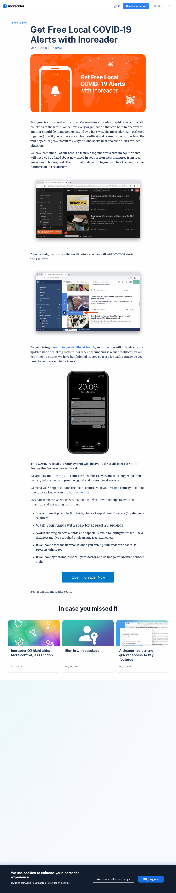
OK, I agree (151, 879)
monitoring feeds (62, 347)
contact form (83, 492)
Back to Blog (19, 22)
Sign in (116, 6)
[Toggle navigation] (169, 6)
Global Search (85, 347)
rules (105, 347)
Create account (136, 6)
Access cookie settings (113, 879)
